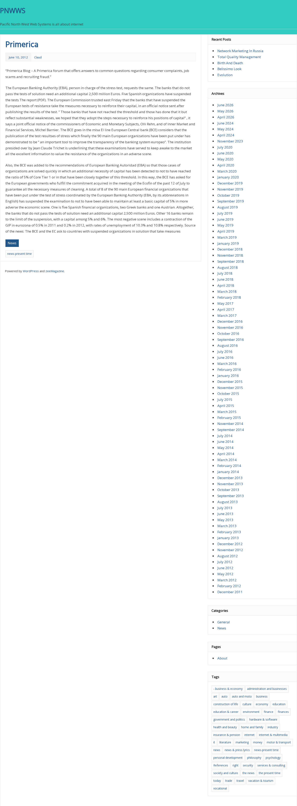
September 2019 (230, 201)
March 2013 (227, 526)
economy (262, 704)
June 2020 (225, 153)
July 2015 (224, 399)
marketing (242, 742)
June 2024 (225, 123)
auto (224, 696)
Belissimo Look (229, 68)
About (222, 658)
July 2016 (224, 351)
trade (228, 781)
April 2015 (225, 405)
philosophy (254, 758)
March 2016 (227, 363)
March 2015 (227, 411)
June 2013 (225, 513)
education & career (225, 712)
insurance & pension (226, 735)
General (223, 622)
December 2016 (230, 321)
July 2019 (224, 213)
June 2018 (225, 279)
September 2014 (230, 429)
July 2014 (224, 435)
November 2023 (230, 141)
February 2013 (229, 532)
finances (283, 712)
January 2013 (228, 537)
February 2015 (229, 417)
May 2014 (225, 447)
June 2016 (225, 357)
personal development (228, 758)
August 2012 (227, 556)
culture (246, 704)
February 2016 (229, 369)
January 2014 (228, 471)
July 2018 (224, 273)
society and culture (225, 773)
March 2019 (227, 237)
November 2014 (230, 423)
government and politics (229, 719)
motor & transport (279, 742)
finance (268, 712)
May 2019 (225, 225)
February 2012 (229, 586)
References (220, 765)
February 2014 (229, 465)
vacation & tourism (260, 781)
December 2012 (230, 544)
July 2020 (224, 147)
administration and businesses (267, 689)
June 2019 (225, 219)
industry (273, 727)
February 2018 (229, 297)
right (235, 765)
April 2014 (225, 453)
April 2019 (225, 231)
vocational (220, 788)
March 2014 (227, 459)
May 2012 (225, 574)
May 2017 (225, 303)
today (217, 781)
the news (248, 773)
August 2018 (227, 267)
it (214, 742)
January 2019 (228, 243)
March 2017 (227, 315)
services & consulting (271, 765)
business (262, 696)
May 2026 (225, 111)
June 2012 (225, 568)
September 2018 (230, 261)
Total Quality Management (239, 57)
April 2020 (225, 165)
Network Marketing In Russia (240, 50)
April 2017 (225, 309)
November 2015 (230, 387)
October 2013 (228, 489)
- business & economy (228, 689)
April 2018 (225, 285)
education (279, 704)
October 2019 (228, 195)
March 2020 (227, 171)
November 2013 (230, 483)
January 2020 (228, 177)
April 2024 (225, 135)
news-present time (19, 254)
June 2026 (225, 105)
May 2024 (225, 129)
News (12, 243)
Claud (38, 57)
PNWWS (12, 10)
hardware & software (263, 719)
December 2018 (230, 249)
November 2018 (230, 255)
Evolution (225, 75)
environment (251, 712)
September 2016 (230, 339)
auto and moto (242, 696)
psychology (273, 758)
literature (225, 742)
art (215, 696)
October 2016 (228, 333)
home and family (252, 727)
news (216, 750)
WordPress (31, 271)
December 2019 (230, 183)
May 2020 (225, 159)
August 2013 (227, 501)
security (248, 765)
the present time (269, 773)
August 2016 (227, 345)
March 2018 (227, 291)
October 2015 (228, 393)
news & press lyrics (237, 750)
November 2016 (230, 327)
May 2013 (225, 519)
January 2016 (228, 375)
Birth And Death (230, 63)
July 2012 (224, 561)
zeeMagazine (54, 271)
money (257, 742)
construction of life (225, 704)
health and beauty (225, 727)
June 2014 (225, 441)
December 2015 (230, 381)
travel (240, 781)
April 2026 (225, 117)
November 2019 (230, 189)
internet (249, 735)
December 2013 (230, 477)
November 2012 (230, 550)
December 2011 (230, 592)
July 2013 (224, 508)
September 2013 (230, 495)
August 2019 (227, 207)
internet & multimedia (273, 735)
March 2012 (227, 580)
